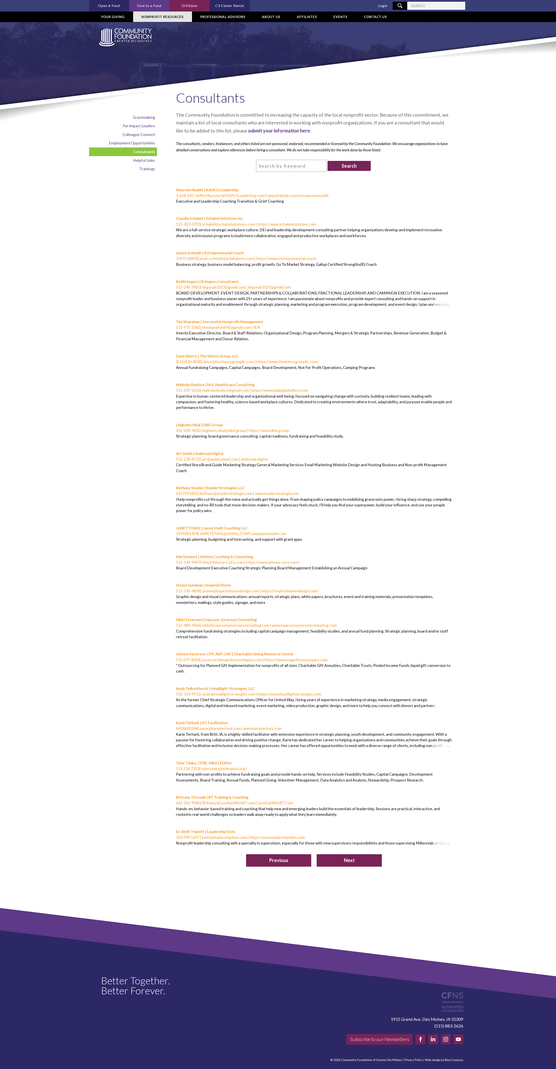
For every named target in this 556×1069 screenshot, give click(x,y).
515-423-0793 (188, 224)
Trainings (147, 169)
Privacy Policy (413, 1060)
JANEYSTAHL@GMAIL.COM (224, 533)
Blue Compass (454, 1060)
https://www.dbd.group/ (269, 430)
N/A (256, 327)
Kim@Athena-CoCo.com (222, 562)
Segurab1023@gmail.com (223, 287)
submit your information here (279, 131)
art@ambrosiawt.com (220, 459)
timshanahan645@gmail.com (226, 327)
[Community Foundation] (124, 37)
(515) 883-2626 (448, 1025)
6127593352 (187, 493)
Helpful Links (144, 160)
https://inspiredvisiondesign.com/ (290, 591)
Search (349, 166)
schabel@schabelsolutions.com (228, 224)
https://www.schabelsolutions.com (287, 224)
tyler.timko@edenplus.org (223, 768)
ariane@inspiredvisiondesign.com (230, 591)
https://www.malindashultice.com (280, 390)
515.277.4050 (187, 660)
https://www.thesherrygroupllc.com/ (287, 361)
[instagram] (446, 1039)
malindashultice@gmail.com (225, 390)
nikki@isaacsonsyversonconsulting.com (235, 625)
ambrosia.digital (254, 459)
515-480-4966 (188, 625)
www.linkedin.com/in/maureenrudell (297, 195)
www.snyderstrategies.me (277, 493)
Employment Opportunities (132, 143)
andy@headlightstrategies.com (228, 694)
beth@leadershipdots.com (224, 837)
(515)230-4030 (188, 361)
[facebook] (420, 1039)
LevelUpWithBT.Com (275, 803)
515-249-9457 (188, 562)
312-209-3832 (188, 430)
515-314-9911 (188, 694)
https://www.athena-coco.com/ (272, 562)
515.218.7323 (187, 768)
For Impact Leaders (139, 126)
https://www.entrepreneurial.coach (286, 258)
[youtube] (458, 1039)
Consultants (144, 151)
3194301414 (187, 533)
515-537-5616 (188, 390)
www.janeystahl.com (269, 533)
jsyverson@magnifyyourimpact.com (231, 660)
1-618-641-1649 (190, 195)
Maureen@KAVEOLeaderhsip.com (235, 195)
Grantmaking (144, 117)
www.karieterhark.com (262, 728)
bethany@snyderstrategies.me (226, 493)
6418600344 (187, 728)
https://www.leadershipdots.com (277, 837)
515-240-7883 (188, 287)
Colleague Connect (138, 134)
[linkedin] (433, 1039)
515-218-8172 (188, 459)
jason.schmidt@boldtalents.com (226, 258)
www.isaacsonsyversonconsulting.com (304, 625)
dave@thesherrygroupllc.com (228, 361)
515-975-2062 (188, 327)
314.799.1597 (188, 837)
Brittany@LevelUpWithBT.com (228, 803)
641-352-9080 (188, 803)
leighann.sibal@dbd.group (224, 430)
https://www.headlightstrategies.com (289, 694)
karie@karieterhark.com (220, 728)
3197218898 (187, 258)
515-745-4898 (188, 591)
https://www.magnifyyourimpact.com (296, 660)
